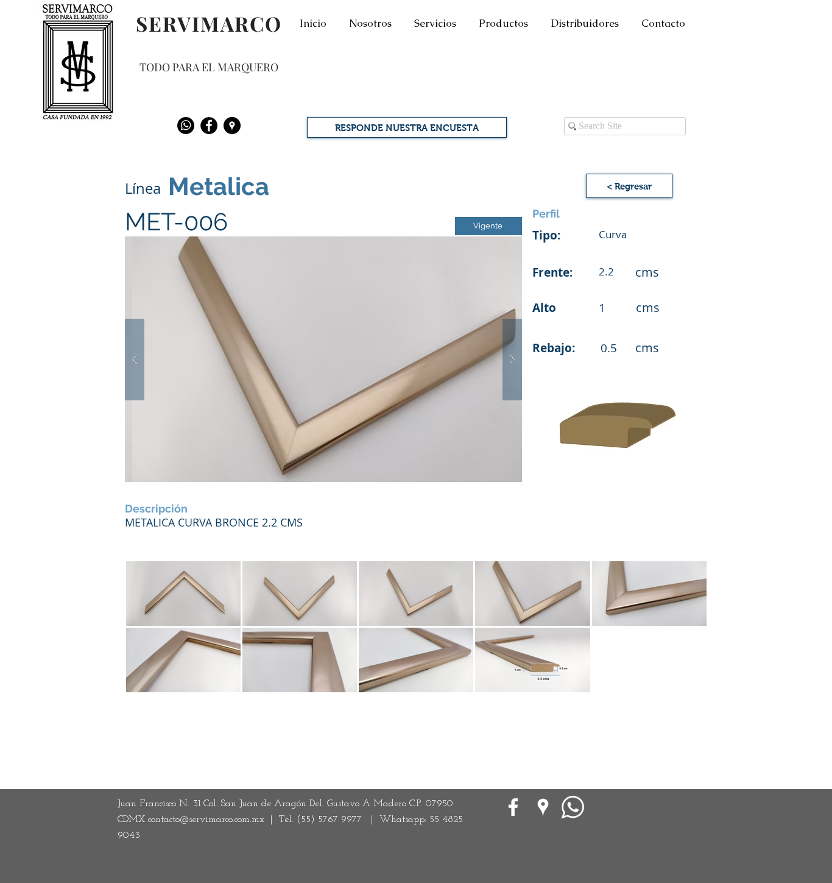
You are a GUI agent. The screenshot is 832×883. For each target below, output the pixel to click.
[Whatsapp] (185, 125)
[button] (323, 359)
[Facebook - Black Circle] (208, 125)
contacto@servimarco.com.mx (206, 819)
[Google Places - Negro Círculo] (232, 125)
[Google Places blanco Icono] (543, 807)
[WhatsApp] (573, 807)
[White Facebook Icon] (513, 807)
